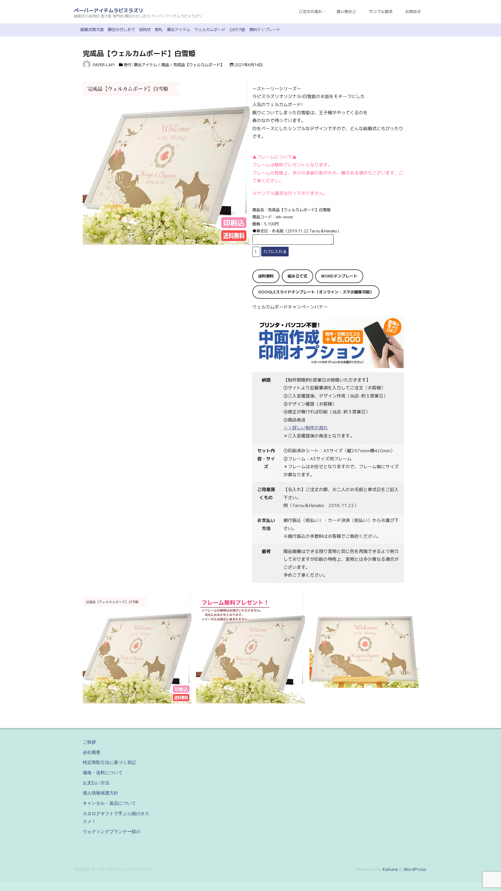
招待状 (145, 29)
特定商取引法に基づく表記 (109, 762)
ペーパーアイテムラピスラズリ (108, 10)
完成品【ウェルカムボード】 (198, 65)
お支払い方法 (96, 783)
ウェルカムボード (209, 29)
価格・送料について (103, 772)
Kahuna (389, 869)
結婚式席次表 (92, 29)
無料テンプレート (265, 29)
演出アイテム (178, 29)
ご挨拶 (89, 742)
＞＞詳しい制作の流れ (305, 428)
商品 (165, 65)
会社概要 (91, 752)
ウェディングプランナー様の (111, 831)
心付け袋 (237, 29)
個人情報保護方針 (100, 793)
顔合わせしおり (121, 29)
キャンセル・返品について (109, 803)
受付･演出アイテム (140, 65)
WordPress (414, 869)
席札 (159, 29)
